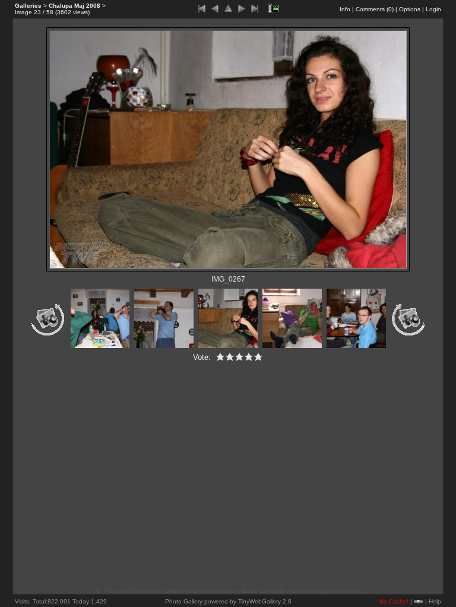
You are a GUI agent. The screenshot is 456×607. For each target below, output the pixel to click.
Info (345, 9)
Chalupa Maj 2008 (74, 5)
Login (433, 9)
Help (435, 601)
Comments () (375, 9)
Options (409, 9)
